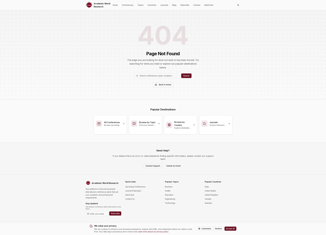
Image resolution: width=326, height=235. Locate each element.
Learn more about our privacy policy (153, 232)
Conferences (127, 5)
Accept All (230, 228)
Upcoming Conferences (135, 187)
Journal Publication (133, 191)
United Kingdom (211, 195)
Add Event (208, 5)
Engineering (170, 199)
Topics (141, 5)
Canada (208, 199)
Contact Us (129, 199)
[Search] (238, 5)
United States (210, 191)
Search (186, 76)
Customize (206, 228)
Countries (152, 5)
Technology (170, 203)
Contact (196, 5)
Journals (164, 5)
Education (169, 195)
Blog (174, 5)
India (207, 187)
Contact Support (153, 166)
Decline (218, 228)
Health (167, 191)
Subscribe (184, 5)
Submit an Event (173, 166)
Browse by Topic (147, 122)
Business (168, 187)
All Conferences (112, 122)
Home (115, 5)
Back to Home (165, 85)
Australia (208, 203)
